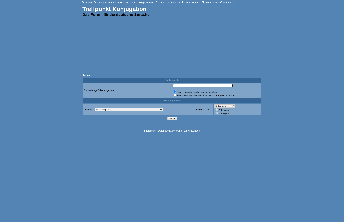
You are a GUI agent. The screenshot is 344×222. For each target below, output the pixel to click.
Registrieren (212, 2)
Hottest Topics (127, 2)
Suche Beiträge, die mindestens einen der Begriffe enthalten (205, 95)
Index (86, 75)
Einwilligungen (192, 130)
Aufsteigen (224, 110)
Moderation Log (192, 2)
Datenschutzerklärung (170, 130)
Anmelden (228, 2)
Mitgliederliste (146, 2)
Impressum (150, 130)
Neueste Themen (106, 2)
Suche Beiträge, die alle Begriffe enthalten (197, 92)
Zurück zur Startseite (169, 2)
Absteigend (224, 113)
